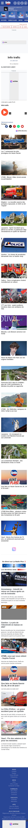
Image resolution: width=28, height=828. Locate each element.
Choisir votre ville (23, 24)
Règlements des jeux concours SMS (14, 817)
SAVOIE (15, 26)
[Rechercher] (22, 3)
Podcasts (14, 799)
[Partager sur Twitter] (10, 127)
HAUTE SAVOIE (6, 26)
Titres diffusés (14, 775)
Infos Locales (14, 784)
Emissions (14, 792)
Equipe (14, 773)
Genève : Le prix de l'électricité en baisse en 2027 (12, 625)
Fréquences (14, 777)
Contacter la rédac (14, 786)
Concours (14, 794)
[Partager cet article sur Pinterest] (14, 127)
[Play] (2, 14)
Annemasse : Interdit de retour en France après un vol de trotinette (12, 591)
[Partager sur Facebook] (6, 127)
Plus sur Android (14, 808)
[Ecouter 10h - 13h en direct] (14, 565)
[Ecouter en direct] (18, 3)
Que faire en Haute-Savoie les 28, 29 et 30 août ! (12, 684)
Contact (14, 771)
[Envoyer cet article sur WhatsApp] (18, 127)
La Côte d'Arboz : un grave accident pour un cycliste (13, 710)
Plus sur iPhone (14, 806)
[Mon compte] (25, 3)
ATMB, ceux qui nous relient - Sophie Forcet (13, 657)
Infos (20, 20)
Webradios (14, 801)
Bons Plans (12, 20)
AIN (20, 26)
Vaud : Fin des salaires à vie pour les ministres (13, 739)
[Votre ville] (15, 3)
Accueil (4, 20)
